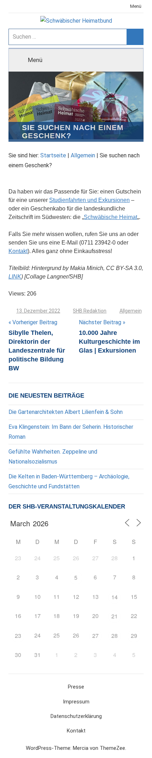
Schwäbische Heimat (110, 217)
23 (18, 635)
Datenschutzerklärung (76, 716)
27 (95, 635)
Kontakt (18, 251)
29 (134, 635)
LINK (14, 277)
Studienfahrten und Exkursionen (89, 200)
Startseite (53, 155)
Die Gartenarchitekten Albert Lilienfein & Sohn (65, 412)
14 (114, 597)
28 (114, 635)
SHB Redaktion (89, 311)
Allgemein (83, 155)
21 (114, 616)
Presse (76, 687)
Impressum (76, 701)
